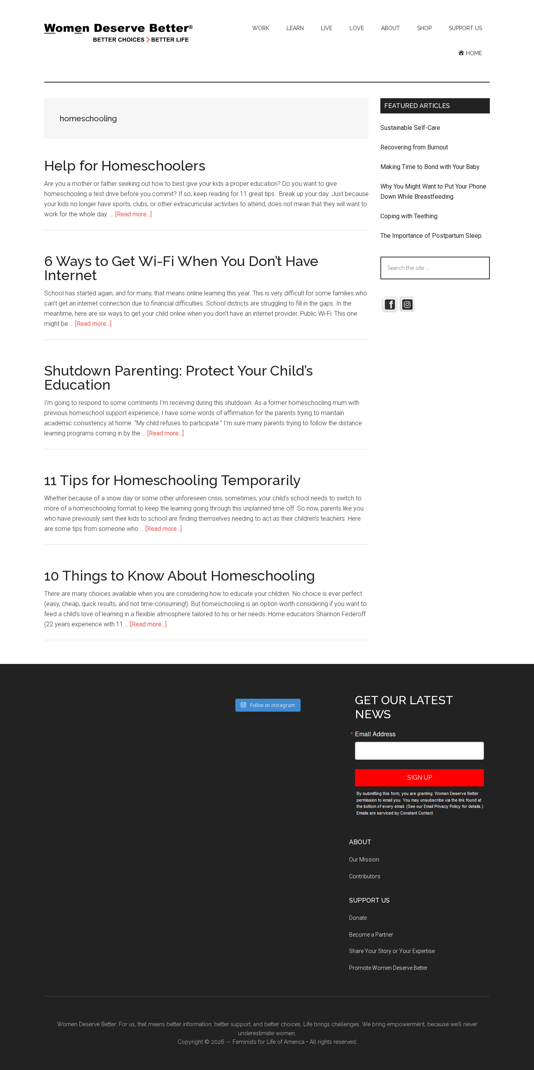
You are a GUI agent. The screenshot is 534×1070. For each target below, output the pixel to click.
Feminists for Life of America (269, 1042)
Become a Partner (371, 935)
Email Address (375, 734)
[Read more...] (133, 214)
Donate (358, 918)
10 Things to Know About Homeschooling (179, 575)
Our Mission (364, 859)
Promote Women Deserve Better (388, 968)
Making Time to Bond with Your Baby (430, 167)
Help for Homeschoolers (124, 165)
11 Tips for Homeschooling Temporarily (172, 480)
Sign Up (419, 777)
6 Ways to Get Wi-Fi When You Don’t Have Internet (181, 268)
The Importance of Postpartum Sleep (431, 235)
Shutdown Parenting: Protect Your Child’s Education (178, 377)
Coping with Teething (408, 216)
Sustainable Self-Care (410, 127)
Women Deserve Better (118, 33)
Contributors (364, 876)
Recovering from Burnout (414, 147)
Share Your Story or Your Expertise (392, 951)
